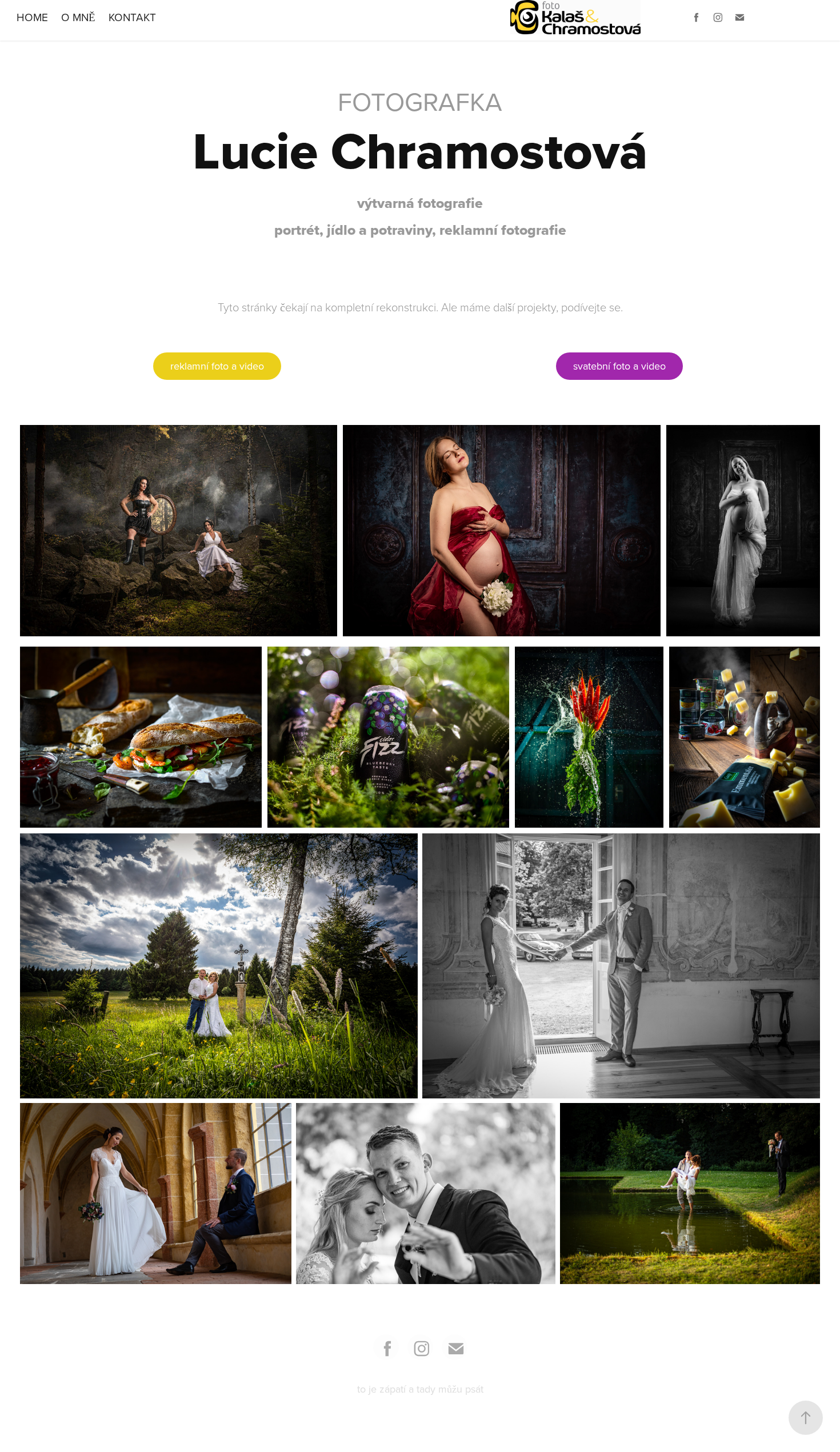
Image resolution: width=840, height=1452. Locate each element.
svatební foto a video (619, 366)
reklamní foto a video (217, 366)
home (32, 17)
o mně (78, 17)
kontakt (132, 17)
